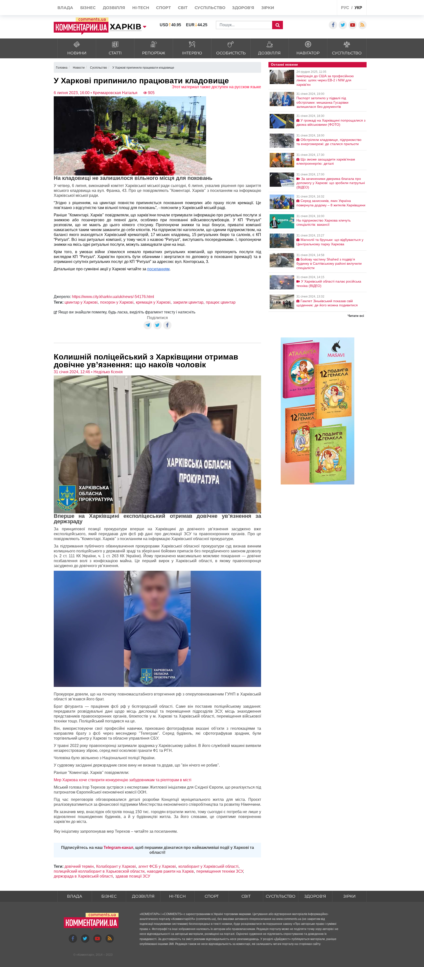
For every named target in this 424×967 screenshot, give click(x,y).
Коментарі (85, 954)
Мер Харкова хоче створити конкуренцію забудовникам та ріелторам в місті (122, 780)
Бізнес (109, 896)
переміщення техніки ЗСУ (219, 871)
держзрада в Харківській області (83, 876)
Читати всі (356, 316)
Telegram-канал (118, 847)
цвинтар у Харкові (81, 302)
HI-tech (177, 896)
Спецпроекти (315, 8)
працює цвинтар (221, 302)
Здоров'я (315, 896)
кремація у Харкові (153, 302)
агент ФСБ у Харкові (157, 866)
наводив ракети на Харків (170, 871)
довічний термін (79, 866)
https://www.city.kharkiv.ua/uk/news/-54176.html (113, 297)
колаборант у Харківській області (208, 866)
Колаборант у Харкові (116, 866)
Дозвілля (143, 896)
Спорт (212, 896)
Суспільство (280, 896)
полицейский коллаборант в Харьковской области (99, 871)
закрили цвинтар (188, 302)
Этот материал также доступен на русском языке (216, 87)
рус (345, 8)
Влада (74, 896)
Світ (246, 896)
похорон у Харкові (116, 302)
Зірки (349, 896)
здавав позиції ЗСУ (132, 876)
